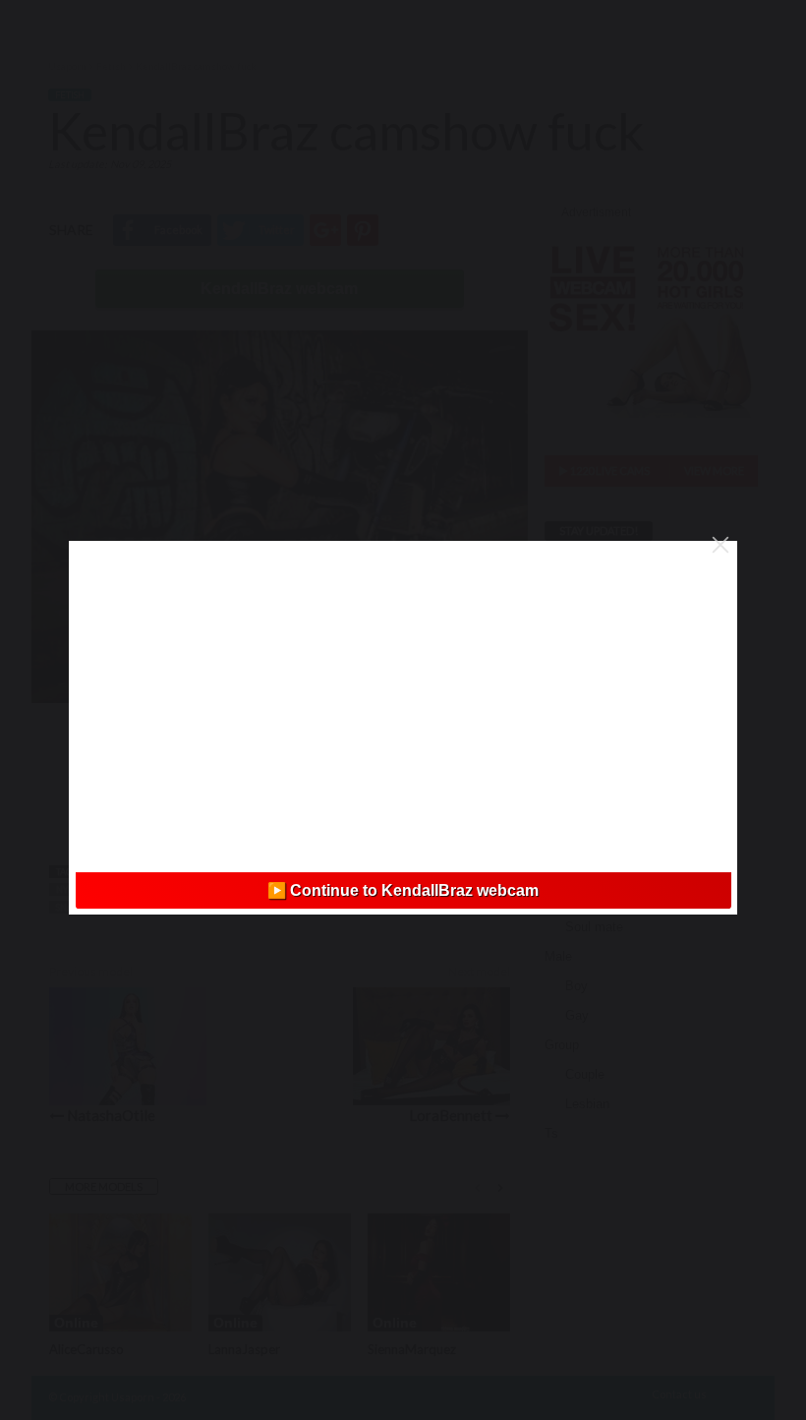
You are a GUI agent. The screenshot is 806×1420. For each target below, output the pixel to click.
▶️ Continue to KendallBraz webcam (403, 890)
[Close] (720, 545)
